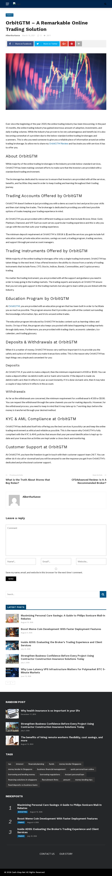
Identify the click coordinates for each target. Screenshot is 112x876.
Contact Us (47, 853)
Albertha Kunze (13, 35)
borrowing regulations (50, 774)
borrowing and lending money (21, 774)
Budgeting (22, 812)
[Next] (13, 683)
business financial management (51, 769)
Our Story (66, 853)
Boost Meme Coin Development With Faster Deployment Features (61, 629)
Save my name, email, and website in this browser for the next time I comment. (44, 572)
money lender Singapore (70, 764)
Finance (9, 15)
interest (19, 764)
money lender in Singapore (20, 769)
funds (51, 764)
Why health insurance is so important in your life (50, 710)
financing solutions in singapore (22, 779)
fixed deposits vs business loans (22, 785)
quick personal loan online (82, 769)
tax (9, 764)
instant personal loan (74, 774)
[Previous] (8, 683)
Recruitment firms (50, 779)
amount (66, 779)
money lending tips (83, 779)
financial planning (36, 764)
